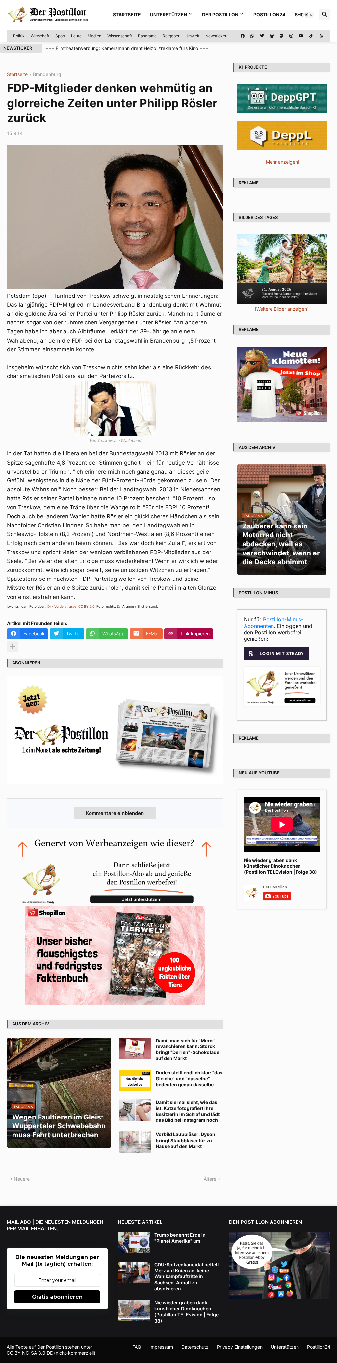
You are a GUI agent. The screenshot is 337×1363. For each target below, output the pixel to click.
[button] (308, 15)
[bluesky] (272, 36)
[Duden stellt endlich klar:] (135, 1080)
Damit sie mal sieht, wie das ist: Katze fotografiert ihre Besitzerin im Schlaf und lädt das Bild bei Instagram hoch (188, 1111)
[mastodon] (281, 36)
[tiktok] (311, 36)
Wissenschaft (119, 35)
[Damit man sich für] (135, 1048)
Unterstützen (168, 14)
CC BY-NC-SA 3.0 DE (30, 1353)
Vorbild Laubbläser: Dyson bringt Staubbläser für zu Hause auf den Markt (185, 1140)
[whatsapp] (252, 36)
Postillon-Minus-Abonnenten (273, 622)
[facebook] (243, 36)
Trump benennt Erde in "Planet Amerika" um (180, 1238)
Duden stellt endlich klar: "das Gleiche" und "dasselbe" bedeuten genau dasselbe (189, 1078)
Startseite (127, 14)
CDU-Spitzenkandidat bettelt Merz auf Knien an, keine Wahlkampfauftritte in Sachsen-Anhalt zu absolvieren (186, 1276)
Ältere (210, 1179)
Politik (19, 35)
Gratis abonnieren (57, 1297)
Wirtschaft (40, 35)
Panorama (147, 35)
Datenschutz (195, 1347)
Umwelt (192, 35)
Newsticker (215, 35)
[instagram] (291, 36)
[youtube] (301, 36)
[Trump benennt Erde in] (134, 1242)
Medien (94, 35)
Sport (60, 35)
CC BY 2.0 (86, 606)
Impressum (161, 1347)
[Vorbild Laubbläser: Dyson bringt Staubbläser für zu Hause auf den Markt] (135, 1142)
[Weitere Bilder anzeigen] (282, 309)
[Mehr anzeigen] (12, 646)
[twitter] (262, 36)
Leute (76, 35)
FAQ (136, 1347)
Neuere (22, 1179)
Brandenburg (47, 74)
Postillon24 (269, 14)
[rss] (321, 36)
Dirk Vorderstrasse (61, 606)
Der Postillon (220, 14)
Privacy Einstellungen (240, 1347)
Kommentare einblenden (115, 813)
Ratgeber (171, 35)
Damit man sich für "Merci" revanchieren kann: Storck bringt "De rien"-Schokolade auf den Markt (187, 1049)
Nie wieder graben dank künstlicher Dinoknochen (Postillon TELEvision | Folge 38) (280, 866)
